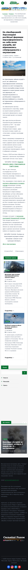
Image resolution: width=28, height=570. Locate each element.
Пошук (5, 367)
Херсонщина (20, 251)
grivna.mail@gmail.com (12, 480)
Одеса (5, 385)
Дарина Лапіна (9, 55)
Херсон (5, 377)
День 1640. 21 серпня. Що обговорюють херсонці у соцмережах (16, 444)
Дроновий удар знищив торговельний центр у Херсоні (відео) (12, 276)
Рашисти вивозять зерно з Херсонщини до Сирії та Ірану (14, 164)
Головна (5, 13)
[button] (23, 423)
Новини (11, 13)
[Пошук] (24, 372)
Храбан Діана (14, 449)
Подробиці (9, 310)
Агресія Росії (9, 251)
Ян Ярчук (9, 279)
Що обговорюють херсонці (13, 439)
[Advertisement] (14, 404)
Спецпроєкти (9, 437)
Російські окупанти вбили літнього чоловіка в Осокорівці (13, 327)
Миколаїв (6, 381)
